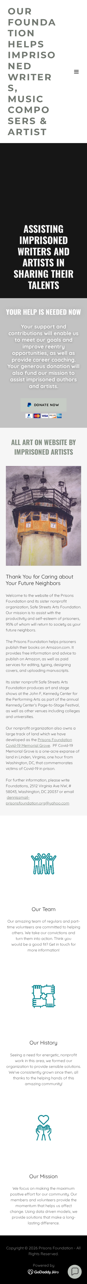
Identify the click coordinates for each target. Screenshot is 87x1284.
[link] (32, 133)
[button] (76, 71)
